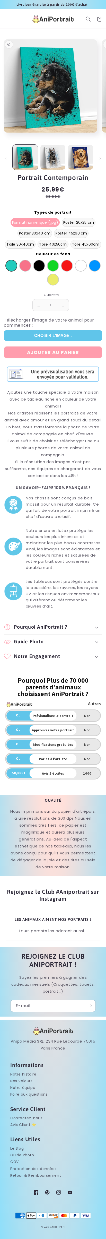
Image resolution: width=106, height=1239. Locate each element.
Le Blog (17, 1148)
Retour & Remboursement (35, 1175)
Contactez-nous (26, 1118)
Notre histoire (23, 1074)
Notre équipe (22, 1087)
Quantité (51, 294)
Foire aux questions (29, 1094)
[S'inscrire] (89, 1006)
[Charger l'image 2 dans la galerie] (53, 157)
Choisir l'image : (53, 335)
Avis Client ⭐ (23, 1124)
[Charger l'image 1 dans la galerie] (25, 157)
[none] (35, 222)
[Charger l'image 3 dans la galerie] (80, 157)
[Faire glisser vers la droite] (100, 158)
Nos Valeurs (21, 1081)
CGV (14, 1161)
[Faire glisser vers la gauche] (5, 158)
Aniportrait (57, 1226)
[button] (6, 19)
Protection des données (33, 1168)
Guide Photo (22, 1155)
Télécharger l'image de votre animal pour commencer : (49, 323)
